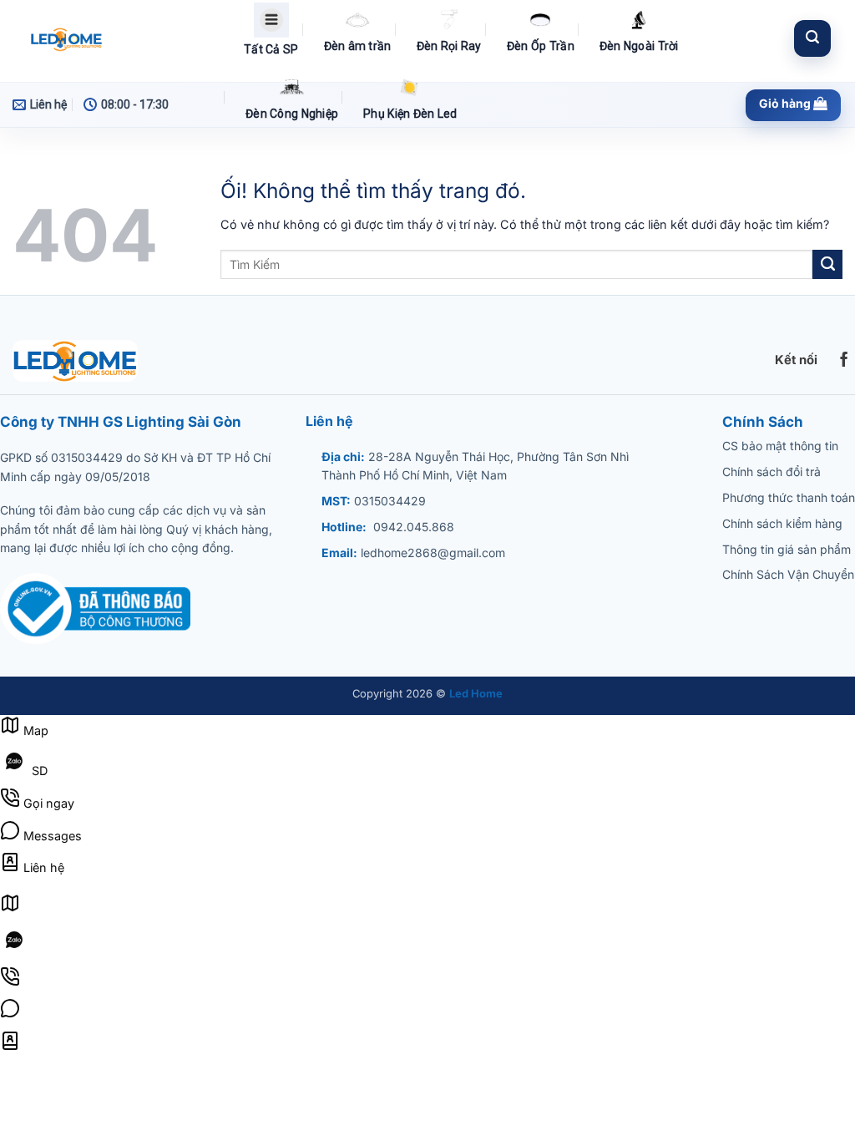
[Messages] (10, 1014)
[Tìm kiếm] (812, 38)
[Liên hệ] (10, 1046)
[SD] (14, 949)
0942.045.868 (413, 527)
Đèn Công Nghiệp (291, 113)
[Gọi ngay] (10, 982)
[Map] (10, 908)
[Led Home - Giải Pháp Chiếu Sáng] (115, 41)
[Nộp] (827, 265)
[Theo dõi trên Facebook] (844, 361)
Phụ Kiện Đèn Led (410, 113)
